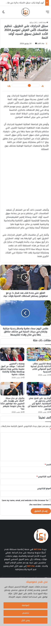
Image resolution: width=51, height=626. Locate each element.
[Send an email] (36, 43)
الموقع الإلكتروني (44, 488)
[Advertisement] (25, 181)
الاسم (48, 464)
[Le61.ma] (25, 12)
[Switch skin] (3, 13)
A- (42, 86)
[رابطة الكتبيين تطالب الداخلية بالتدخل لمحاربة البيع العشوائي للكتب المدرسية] (39, 354)
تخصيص (25, 613)
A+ (8, 86)
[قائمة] (47, 13)
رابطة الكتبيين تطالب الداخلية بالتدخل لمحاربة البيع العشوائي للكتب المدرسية (41, 368)
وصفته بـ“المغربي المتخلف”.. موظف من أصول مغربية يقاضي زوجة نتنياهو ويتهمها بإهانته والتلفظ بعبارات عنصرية (12, 369)
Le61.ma (40, 43)
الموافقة (25, 605)
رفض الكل (25, 620)
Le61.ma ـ (42, 22)
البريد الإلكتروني (44, 476)
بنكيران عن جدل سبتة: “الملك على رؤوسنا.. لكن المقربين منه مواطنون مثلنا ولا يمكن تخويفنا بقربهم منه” (12, 403)
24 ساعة (33, 22)
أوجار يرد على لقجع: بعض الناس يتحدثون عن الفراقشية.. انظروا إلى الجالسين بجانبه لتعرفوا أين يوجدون (39, 403)
